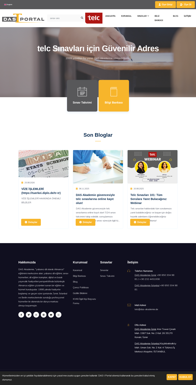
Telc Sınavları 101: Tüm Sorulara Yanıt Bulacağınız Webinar (148, 199)
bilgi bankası (159, 18)
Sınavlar (104, 270)
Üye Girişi (167, 4)
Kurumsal (77, 270)
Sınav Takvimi (107, 275)
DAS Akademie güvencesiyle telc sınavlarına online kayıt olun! (95, 199)
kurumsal (126, 16)
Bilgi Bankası (79, 275)
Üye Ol (187, 4)
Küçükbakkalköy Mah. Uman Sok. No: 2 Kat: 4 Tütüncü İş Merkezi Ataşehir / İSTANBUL (155, 347)
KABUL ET (185, 377)
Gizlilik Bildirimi (80, 293)
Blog (75, 281)
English (9, 4)
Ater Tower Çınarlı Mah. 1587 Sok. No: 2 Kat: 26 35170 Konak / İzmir (155, 333)
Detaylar (32, 222)
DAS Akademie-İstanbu (147, 343)
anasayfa (110, 16)
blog (175, 16)
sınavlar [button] (142, 16)
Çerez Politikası (81, 287)
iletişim (187, 16)
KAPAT (172, 377)
